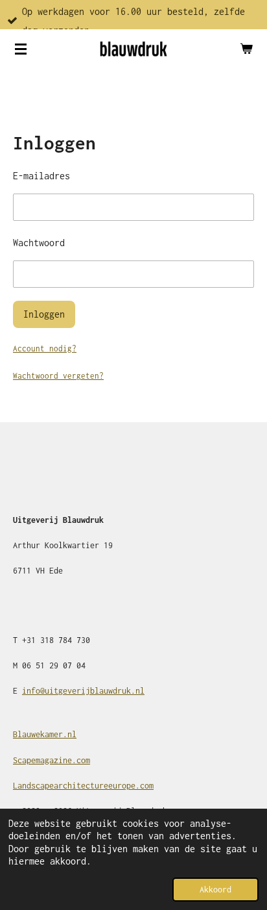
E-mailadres (41, 175)
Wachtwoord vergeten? (58, 376)
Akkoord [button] (215, 889)
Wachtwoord (39, 242)
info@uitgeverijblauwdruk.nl (83, 691)
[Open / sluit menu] (20, 49)
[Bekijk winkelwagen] (246, 49)
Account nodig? (44, 348)
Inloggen (44, 314)
